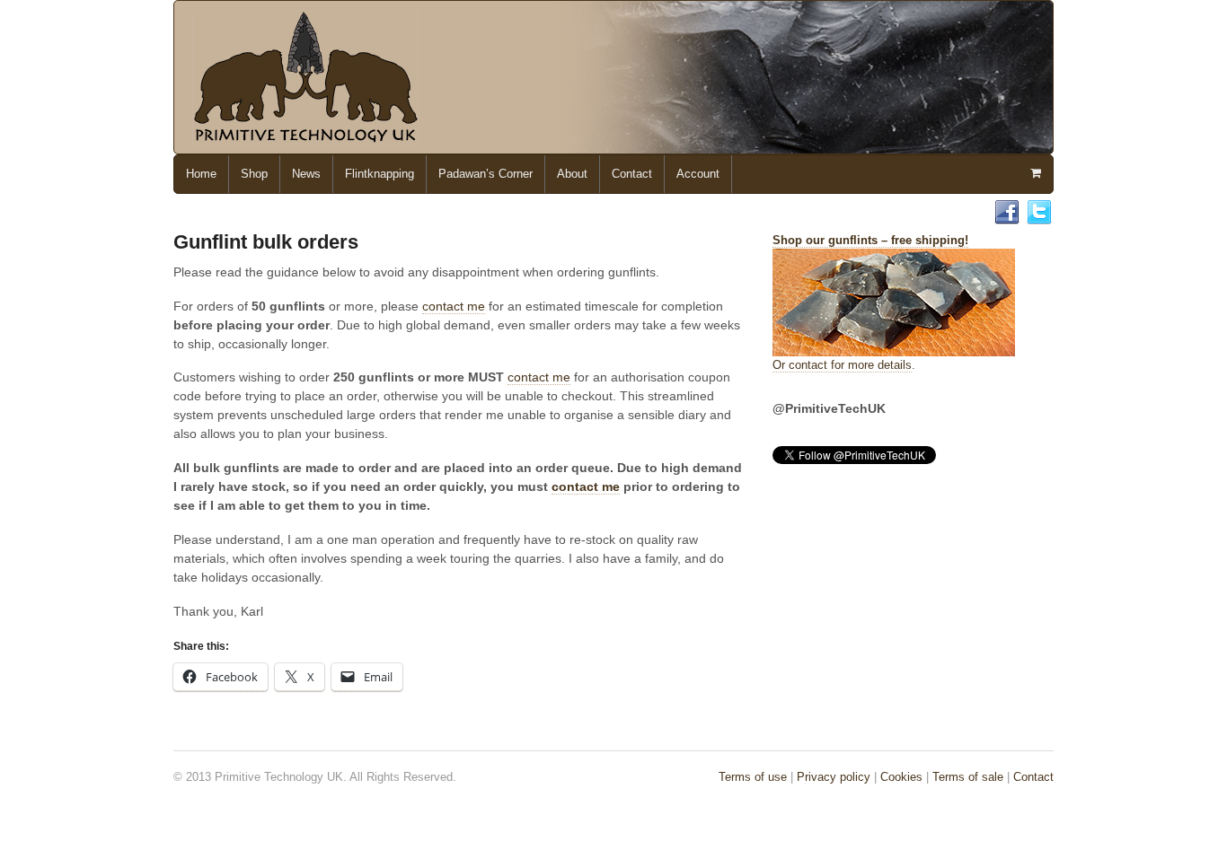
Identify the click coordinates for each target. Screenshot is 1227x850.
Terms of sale (967, 777)
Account (697, 173)
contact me (453, 306)
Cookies (901, 777)
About (572, 173)
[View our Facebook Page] (1007, 216)
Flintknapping (379, 173)
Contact (632, 173)
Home (201, 173)
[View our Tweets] (1039, 216)
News (306, 173)
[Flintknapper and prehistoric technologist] (305, 136)
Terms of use (753, 777)
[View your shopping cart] (1035, 172)
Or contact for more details (842, 365)
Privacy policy (833, 777)
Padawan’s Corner (485, 173)
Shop (254, 173)
